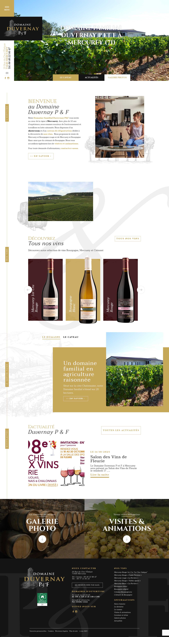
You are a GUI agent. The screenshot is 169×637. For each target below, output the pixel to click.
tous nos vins (127, 238)
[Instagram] (8, 77)
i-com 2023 (83, 631)
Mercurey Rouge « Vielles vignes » (127, 580)
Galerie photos (117, 77)
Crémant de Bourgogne (123, 594)
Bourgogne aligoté (121, 589)
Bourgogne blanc (120, 586)
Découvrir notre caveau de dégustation (91, 35)
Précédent (28, 290)
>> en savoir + (40, 156)
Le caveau (65, 77)
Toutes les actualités (121, 430)
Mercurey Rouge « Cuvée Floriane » (128, 575)
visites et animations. (66, 143)
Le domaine (118, 606)
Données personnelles (38, 631)
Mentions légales (61, 631)
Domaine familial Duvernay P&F (51, 118)
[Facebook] (5, 77)
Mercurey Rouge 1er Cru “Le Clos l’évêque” (130, 572)
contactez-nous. (69, 148)
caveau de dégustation (59, 131)
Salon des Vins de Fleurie (108, 459)
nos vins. (48, 134)
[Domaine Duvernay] (21, 28)
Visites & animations (122, 612)
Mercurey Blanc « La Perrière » (126, 583)
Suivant (141, 290)
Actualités (91, 77)
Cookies (51, 631)
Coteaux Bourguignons (123, 592)
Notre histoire (119, 604)
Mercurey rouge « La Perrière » (126, 578)
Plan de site (73, 631)
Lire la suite (99, 475)
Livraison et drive (121, 615)
